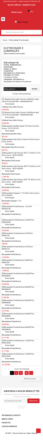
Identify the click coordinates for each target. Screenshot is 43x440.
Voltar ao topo (31, 378)
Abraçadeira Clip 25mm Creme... (13, 147)
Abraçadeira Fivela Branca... (12, 214)
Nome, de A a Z (14, 89)
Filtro (34, 89)
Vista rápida (8, 104)
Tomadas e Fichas (11, 75)
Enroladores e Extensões (14, 73)
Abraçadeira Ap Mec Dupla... (12, 134)
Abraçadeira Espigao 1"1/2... (12, 201)
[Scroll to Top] (38, 430)
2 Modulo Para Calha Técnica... (13, 120)
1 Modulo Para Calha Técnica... (13, 107)
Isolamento (8, 71)
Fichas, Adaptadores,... (13, 65)
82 (27, 373)
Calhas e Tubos (10, 69)
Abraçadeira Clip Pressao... (11, 161)
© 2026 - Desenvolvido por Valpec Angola (22, 433)
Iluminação (8, 67)
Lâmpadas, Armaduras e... (14, 79)
